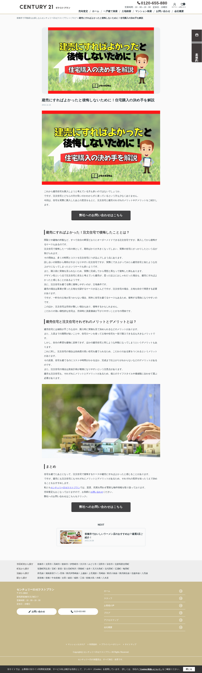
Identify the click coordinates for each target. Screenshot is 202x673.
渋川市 (83, 564)
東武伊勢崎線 (72, 573)
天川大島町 (97, 568)
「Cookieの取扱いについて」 (150, 669)
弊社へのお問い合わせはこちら (101, 215)
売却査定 (83, 11)
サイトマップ (130, 644)
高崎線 (102, 573)
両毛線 (40, 573)
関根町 (81, 568)
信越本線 (135, 573)
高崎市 (57, 564)
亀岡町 (126, 568)
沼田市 (101, 564)
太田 (64, 578)
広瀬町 (118, 568)
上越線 (83, 573)
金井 (88, 568)
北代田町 (109, 568)
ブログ (107, 613)
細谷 (70, 578)
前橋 (48, 578)
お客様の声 (109, 605)
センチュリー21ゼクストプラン (65, 487)
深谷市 (110, 564)
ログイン (175, 7)
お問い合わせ (163, 11)
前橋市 (40, 564)
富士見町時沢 (70, 568)
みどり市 (92, 564)
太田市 (49, 564)
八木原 (105, 578)
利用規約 (93, 644)
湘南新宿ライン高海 (55, 573)
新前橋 (40, 578)
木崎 (98, 578)
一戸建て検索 (110, 11)
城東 (76, 578)
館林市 (65, 564)
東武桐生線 (124, 573)
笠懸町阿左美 (43, 568)
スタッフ (108, 598)
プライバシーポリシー (111, 644)
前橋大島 (90, 578)
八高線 (145, 573)
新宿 (60, 568)
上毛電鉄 (93, 573)
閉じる (189, 669)
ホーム (95, 11)
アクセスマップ (111, 620)
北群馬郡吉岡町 (122, 564)
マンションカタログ (76, 644)
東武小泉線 (112, 573)
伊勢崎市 (74, 564)
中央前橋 (56, 578)
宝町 (54, 568)
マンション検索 (143, 11)
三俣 (82, 578)
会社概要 (179, 11)
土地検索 (126, 11)
